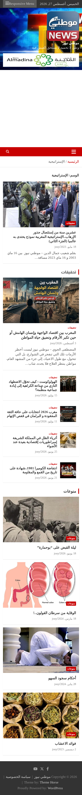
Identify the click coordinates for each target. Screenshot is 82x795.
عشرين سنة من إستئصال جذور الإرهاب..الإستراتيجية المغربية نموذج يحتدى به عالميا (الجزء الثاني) (44, 236)
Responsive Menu (21, 4)
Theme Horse (49, 782)
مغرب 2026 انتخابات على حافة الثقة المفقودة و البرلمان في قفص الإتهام (32, 414)
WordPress (55, 788)
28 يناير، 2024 (68, 684)
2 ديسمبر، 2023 (67, 749)
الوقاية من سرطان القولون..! (54, 613)
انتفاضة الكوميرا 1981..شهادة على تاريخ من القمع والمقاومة (33, 470)
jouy (57, 246)
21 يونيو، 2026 (49, 477)
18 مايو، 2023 (68, 246)
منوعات (69, 491)
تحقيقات (70, 223)
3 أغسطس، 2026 (66, 343)
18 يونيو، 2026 (68, 553)
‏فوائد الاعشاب (65, 743)
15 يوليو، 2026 (49, 395)
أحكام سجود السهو (62, 678)
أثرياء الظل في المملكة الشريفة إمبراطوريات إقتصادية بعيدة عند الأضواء (35, 442)
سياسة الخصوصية (18, 777)
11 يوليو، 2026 (49, 421)
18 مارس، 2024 (67, 618)
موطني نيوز (71, 43)
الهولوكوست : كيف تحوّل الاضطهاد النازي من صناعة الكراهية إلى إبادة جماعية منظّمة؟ (33, 386)
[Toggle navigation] (73, 151)
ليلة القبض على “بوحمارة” (56, 547)
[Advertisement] (41, 108)
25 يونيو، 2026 (49, 451)
